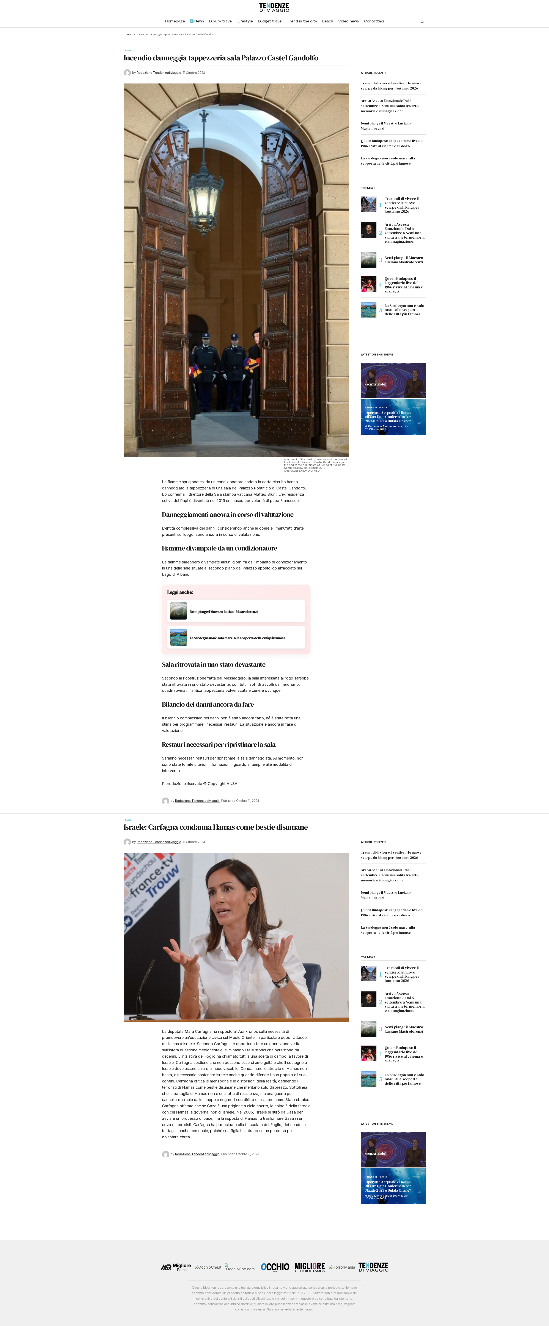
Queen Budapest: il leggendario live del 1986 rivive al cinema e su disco (404, 284)
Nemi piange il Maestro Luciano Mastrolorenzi (404, 260)
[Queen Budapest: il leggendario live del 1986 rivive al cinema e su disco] (368, 284)
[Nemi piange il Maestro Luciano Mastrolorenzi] (368, 260)
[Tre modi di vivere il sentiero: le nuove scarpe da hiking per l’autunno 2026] (368, 204)
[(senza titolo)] (393, 380)
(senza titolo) (375, 384)
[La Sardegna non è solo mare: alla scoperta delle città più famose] (368, 310)
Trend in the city (377, 408)
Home (127, 34)
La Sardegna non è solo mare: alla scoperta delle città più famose (404, 310)
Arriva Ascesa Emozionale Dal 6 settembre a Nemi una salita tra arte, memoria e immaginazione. (390, 105)
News (128, 51)
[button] (422, 21)
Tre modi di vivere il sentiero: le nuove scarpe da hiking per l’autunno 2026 (402, 205)
